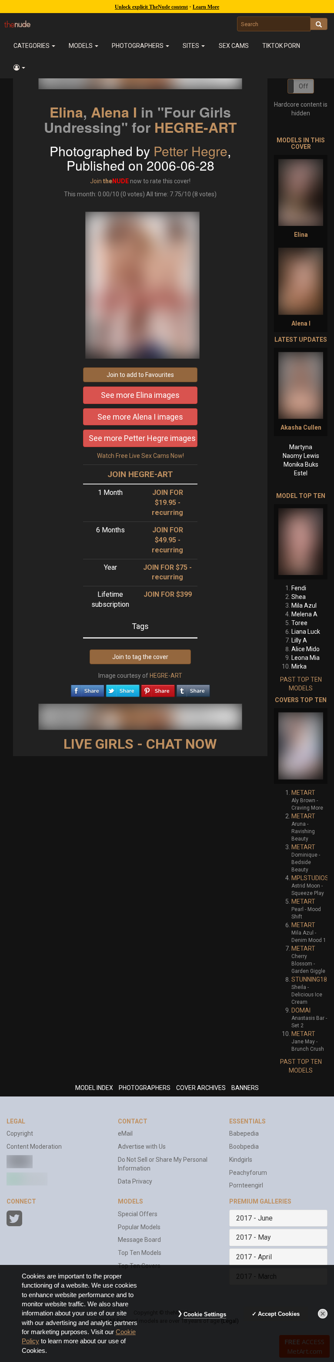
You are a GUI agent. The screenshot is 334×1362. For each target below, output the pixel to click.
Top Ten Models (139, 1252)
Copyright (20, 1133)
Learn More (206, 7)
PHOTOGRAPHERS (144, 1087)
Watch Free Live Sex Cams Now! (140, 455)
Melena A (304, 614)
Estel (300, 473)
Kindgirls (240, 1159)
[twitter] (123, 688)
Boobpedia (244, 1146)
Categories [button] (32, 45)
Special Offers (137, 1214)
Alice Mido (305, 649)
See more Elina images (140, 395)
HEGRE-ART (195, 127)
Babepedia (244, 1133)
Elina (66, 112)
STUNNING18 (309, 979)
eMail (125, 1133)
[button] (19, 67)
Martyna (300, 447)
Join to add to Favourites (140, 374)
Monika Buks (301, 464)
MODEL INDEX (94, 1087)
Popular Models (139, 1227)
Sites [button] (191, 45)
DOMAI (301, 1010)
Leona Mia (305, 657)
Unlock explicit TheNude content (151, 7)
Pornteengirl (246, 1185)
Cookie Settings (205, 1314)
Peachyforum (248, 1172)
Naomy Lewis (301, 455)
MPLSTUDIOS (310, 877)
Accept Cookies (279, 1314)
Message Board (139, 1239)
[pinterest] (158, 688)
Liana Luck (305, 631)
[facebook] (87, 688)
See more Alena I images (140, 416)
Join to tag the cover (140, 656)
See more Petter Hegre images (142, 438)
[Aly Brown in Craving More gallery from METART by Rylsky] (300, 746)
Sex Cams (234, 45)
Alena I (114, 112)
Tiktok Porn (281, 45)
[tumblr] (193, 688)
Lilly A (299, 640)
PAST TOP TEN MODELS (301, 684)
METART (303, 792)
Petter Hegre (190, 150)
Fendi (298, 588)
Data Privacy (135, 1181)
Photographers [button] (138, 45)
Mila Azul (304, 605)
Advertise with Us (142, 1146)
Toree (299, 622)
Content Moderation (34, 1146)
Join (96, 181)
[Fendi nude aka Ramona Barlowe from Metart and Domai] (300, 541)
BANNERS (245, 1087)
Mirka (299, 666)
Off (303, 86)
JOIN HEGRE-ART (140, 474)
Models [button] (81, 45)
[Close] (322, 1313)
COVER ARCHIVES (201, 1087)
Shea (298, 596)
